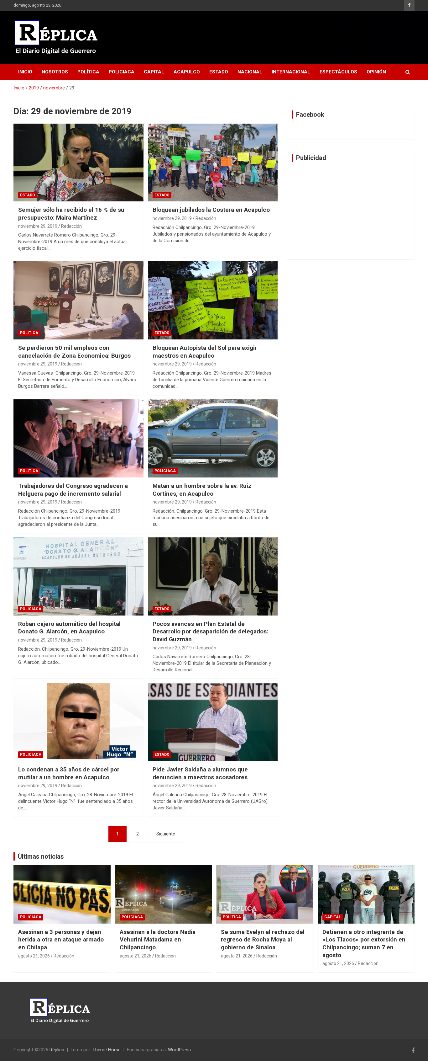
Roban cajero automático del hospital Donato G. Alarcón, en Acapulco (69, 627)
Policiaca (121, 72)
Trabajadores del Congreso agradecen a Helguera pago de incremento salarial (73, 489)
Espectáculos (338, 72)
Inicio (25, 72)
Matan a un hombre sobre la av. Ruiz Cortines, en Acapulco (202, 489)
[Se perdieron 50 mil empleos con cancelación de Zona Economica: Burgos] (78, 300)
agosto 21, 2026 (34, 955)
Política (88, 72)
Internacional (291, 72)
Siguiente (165, 834)
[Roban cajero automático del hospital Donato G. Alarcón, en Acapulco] (78, 576)
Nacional (249, 72)
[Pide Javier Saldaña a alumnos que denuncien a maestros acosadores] (212, 722)
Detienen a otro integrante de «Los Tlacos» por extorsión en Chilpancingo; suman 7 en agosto (363, 943)
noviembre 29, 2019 (37, 226)
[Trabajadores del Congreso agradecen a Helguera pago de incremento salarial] (78, 438)
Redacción (71, 226)
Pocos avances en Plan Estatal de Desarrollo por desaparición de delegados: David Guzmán (210, 631)
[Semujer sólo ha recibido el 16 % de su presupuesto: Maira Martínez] (78, 162)
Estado (218, 72)
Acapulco (187, 72)
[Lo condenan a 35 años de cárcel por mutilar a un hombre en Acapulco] (78, 722)
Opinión (376, 72)
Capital (154, 72)
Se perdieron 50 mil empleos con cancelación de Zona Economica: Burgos (74, 351)
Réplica (57, 1050)
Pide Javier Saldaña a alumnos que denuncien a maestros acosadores (200, 773)
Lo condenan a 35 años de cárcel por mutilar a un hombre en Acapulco (68, 773)
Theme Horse (106, 1050)
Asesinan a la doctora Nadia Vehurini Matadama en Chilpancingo (158, 939)
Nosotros (55, 72)
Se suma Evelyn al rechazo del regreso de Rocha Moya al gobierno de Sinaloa (263, 939)
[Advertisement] (351, 210)
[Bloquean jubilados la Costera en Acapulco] (212, 162)
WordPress (179, 1050)
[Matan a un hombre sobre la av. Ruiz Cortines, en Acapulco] (212, 438)
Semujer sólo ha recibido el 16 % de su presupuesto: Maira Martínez (71, 213)
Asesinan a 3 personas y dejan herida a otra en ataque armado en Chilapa (61, 939)
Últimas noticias (41, 856)
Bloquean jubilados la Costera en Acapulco (211, 209)
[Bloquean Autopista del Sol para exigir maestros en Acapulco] (212, 300)
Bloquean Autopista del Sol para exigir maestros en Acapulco (205, 351)
